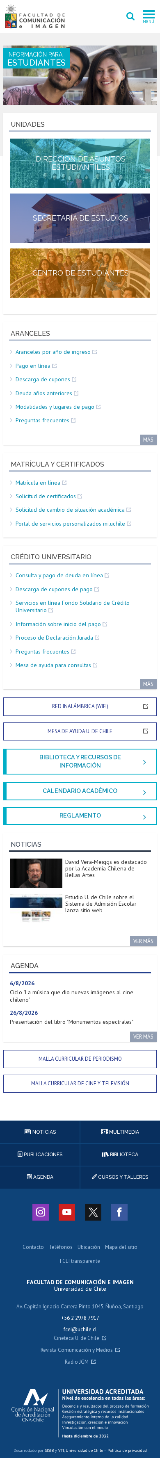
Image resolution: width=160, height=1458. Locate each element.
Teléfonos (61, 1247)
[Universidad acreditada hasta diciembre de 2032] (80, 1413)
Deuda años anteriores (44, 393)
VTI (61, 1450)
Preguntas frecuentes (42, 420)
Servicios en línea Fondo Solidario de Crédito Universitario (73, 606)
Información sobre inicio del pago (58, 624)
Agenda (42, 1177)
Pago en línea (33, 365)
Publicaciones (42, 1154)
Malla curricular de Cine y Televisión (80, 1083)
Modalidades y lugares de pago (55, 406)
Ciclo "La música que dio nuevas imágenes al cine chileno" (71, 996)
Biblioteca (123, 1154)
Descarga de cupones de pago (54, 589)
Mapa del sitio (121, 1247)
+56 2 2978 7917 (80, 1317)
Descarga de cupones (43, 379)
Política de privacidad (127, 1450)
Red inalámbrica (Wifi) (80, 706)
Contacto (33, 1247)
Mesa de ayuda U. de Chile (80, 731)
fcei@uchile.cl (80, 1329)
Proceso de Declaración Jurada (54, 637)
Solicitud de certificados (46, 496)
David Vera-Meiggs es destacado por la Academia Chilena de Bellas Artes (106, 868)
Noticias (43, 1132)
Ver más (143, 941)
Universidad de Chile (84, 1450)
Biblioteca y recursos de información (80, 761)
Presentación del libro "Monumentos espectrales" (71, 1021)
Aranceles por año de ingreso (53, 351)
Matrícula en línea (38, 482)
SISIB (49, 1450)
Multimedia (123, 1132)
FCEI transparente (80, 1261)
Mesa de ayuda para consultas (53, 665)
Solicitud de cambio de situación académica (70, 509)
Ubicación (89, 1247)
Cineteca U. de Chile (76, 1338)
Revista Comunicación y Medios (77, 1350)
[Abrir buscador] (130, 16)
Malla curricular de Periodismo (80, 1058)
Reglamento (80, 815)
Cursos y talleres (122, 1177)
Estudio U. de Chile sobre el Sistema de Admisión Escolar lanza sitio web (101, 903)
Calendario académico (80, 791)
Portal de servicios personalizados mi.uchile (70, 523)
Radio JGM (77, 1362)
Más (148, 439)
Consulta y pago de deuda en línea (59, 575)
